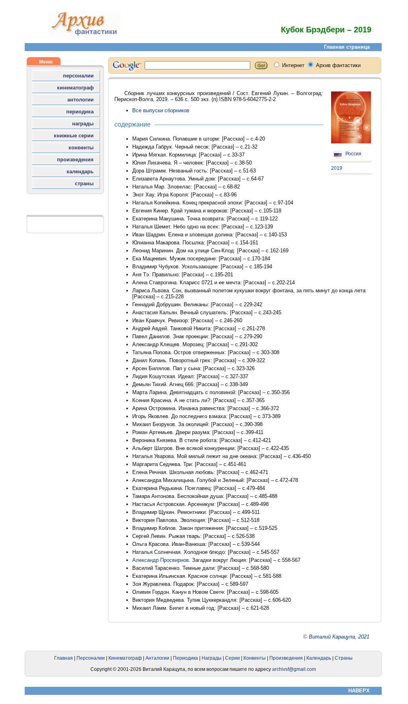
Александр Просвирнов (160, 560)
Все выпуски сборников (160, 110)
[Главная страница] (84, 35)
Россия (352, 154)
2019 (336, 168)
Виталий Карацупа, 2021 (339, 637)
